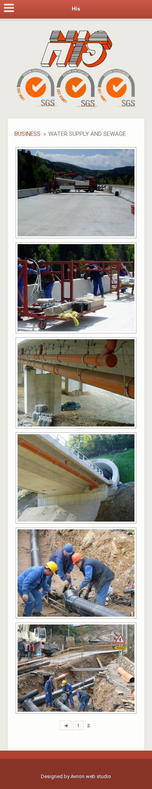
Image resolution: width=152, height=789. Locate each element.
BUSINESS (27, 133)
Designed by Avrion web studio (76, 776)
